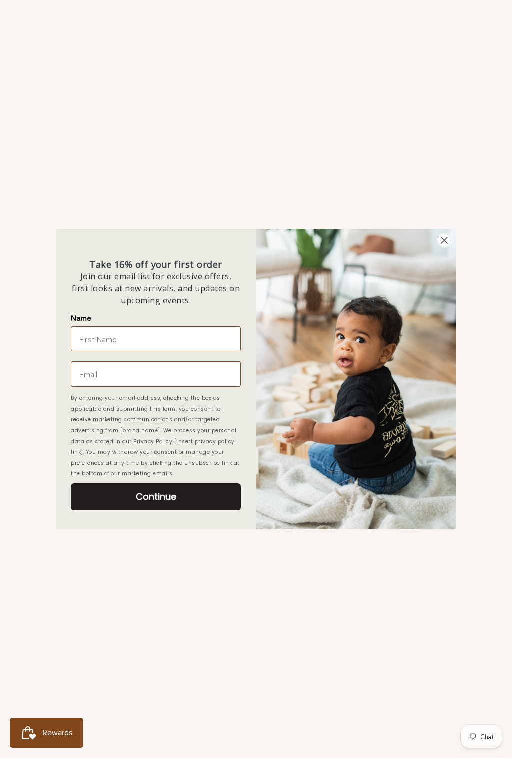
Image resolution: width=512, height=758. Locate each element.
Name (81, 317)
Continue (156, 496)
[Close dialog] (444, 240)
